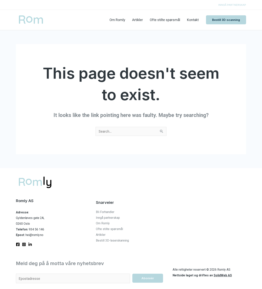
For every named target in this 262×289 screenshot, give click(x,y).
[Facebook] (18, 244)
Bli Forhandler (105, 212)
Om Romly (117, 20)
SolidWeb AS (223, 275)
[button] (226, 19)
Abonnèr (147, 278)
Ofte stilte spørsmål (165, 20)
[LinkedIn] (30, 244)
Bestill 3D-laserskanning (112, 240)
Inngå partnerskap (108, 218)
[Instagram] (24, 244)
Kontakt (193, 20)
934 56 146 (36, 229)
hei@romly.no (34, 235)
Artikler (137, 20)
